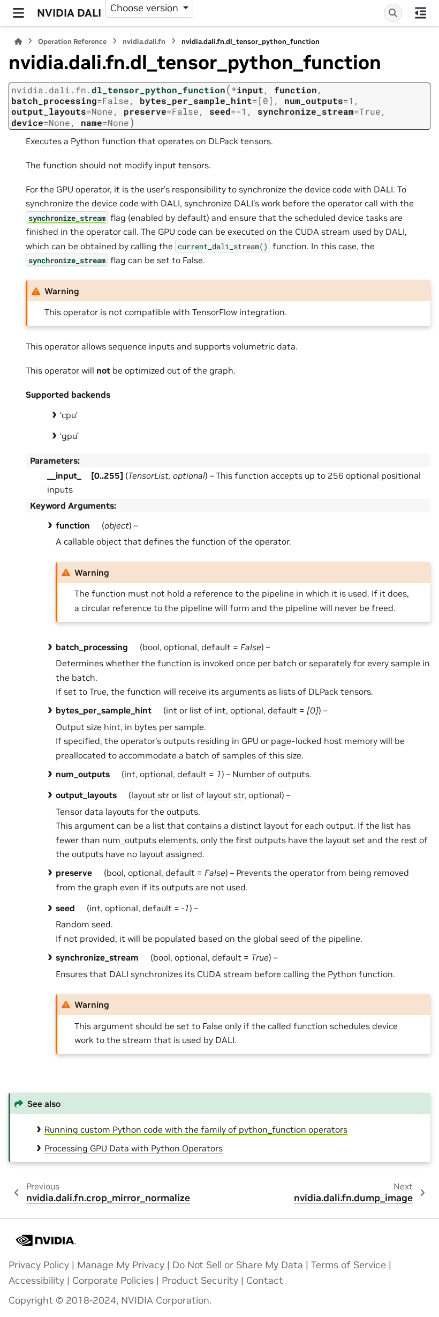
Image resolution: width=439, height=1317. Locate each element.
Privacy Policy (39, 1265)
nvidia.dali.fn (144, 41)
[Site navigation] (18, 13)
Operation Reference (72, 41)
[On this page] (420, 13)
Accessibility (36, 1280)
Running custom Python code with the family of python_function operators (195, 1129)
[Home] (18, 41)
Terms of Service (348, 1265)
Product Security (200, 1280)
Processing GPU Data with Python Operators (133, 1148)
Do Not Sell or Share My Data (237, 1265)
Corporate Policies (113, 1280)
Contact (264, 1280)
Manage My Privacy (120, 1265)
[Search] (393, 13)
